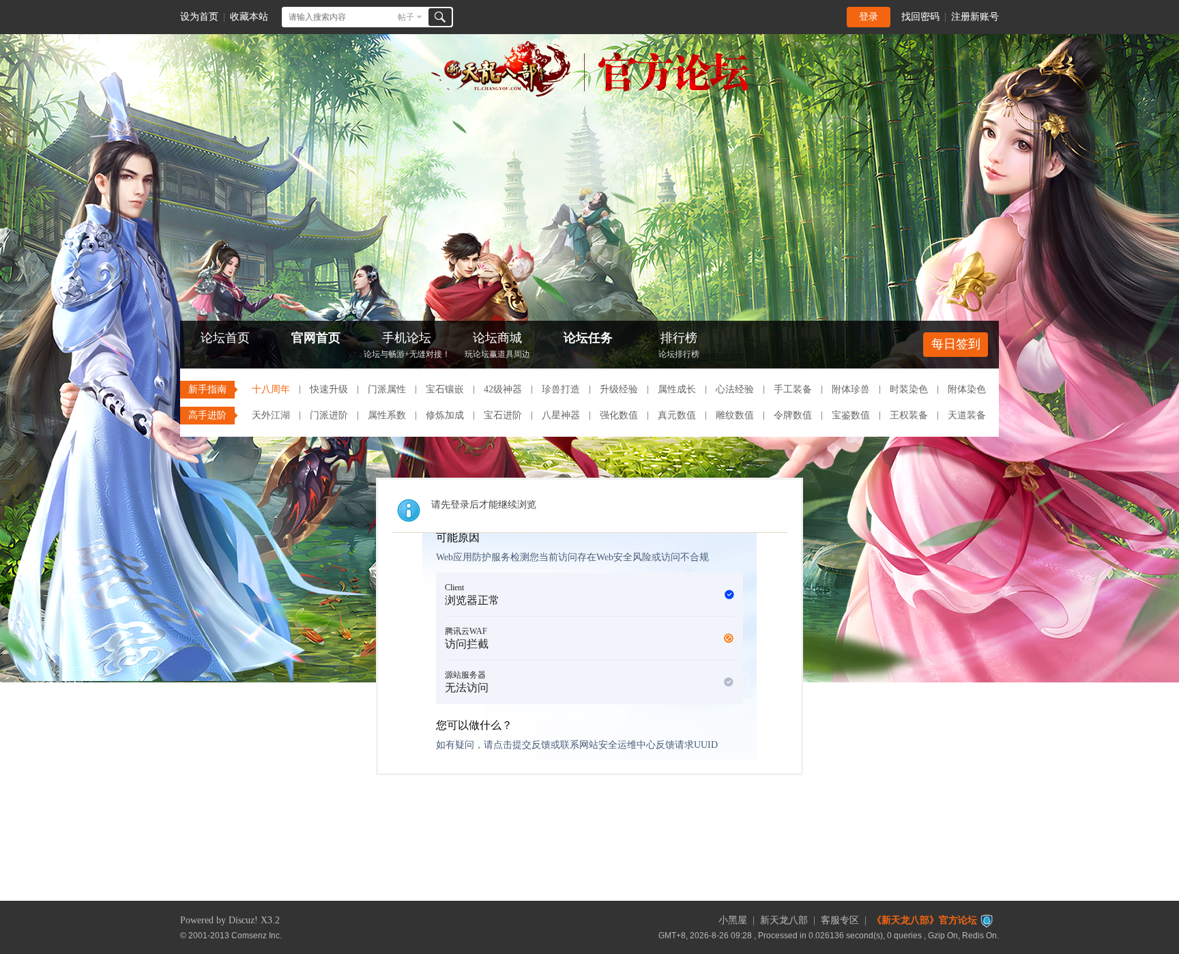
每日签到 (955, 344)
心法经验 (735, 389)
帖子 (406, 17)
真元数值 (677, 415)
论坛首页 (225, 338)
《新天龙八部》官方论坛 (924, 920)
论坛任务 (588, 338)
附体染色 (967, 389)
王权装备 (909, 415)
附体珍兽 (851, 389)
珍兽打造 (561, 389)
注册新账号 (975, 17)
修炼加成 (445, 415)
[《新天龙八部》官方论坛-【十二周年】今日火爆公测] (589, 94)
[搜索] (440, 17)
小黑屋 (732, 920)
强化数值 (619, 415)
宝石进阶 (503, 415)
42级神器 (503, 389)
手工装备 (793, 389)
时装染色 (909, 389)
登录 (868, 17)
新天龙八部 (784, 920)
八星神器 (561, 415)
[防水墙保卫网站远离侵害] (986, 920)
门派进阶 (329, 415)
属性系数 (387, 415)
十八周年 (271, 389)
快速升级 (329, 389)
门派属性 (387, 389)
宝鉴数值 (851, 415)
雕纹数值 (735, 415)
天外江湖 (271, 415)
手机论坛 (407, 345)
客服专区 (840, 920)
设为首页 (199, 17)
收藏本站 (249, 17)
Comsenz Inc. (256, 935)
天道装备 (967, 415)
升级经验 (619, 389)
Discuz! (243, 920)
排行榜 (678, 345)
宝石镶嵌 (445, 389)
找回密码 (920, 17)
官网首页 (315, 338)
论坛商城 (497, 345)
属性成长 (677, 389)
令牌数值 (793, 415)
